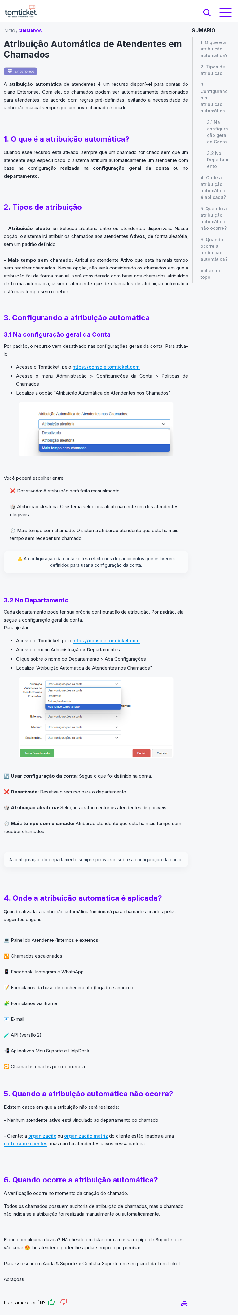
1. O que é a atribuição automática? (214, 49)
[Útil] (51, 1303)
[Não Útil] (64, 1303)
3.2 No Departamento (217, 160)
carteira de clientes (25, 1144)
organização (42, 1136)
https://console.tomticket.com (106, 367)
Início (9, 30)
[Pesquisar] (207, 13)
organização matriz (86, 1136)
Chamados (30, 30)
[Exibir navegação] (225, 13)
